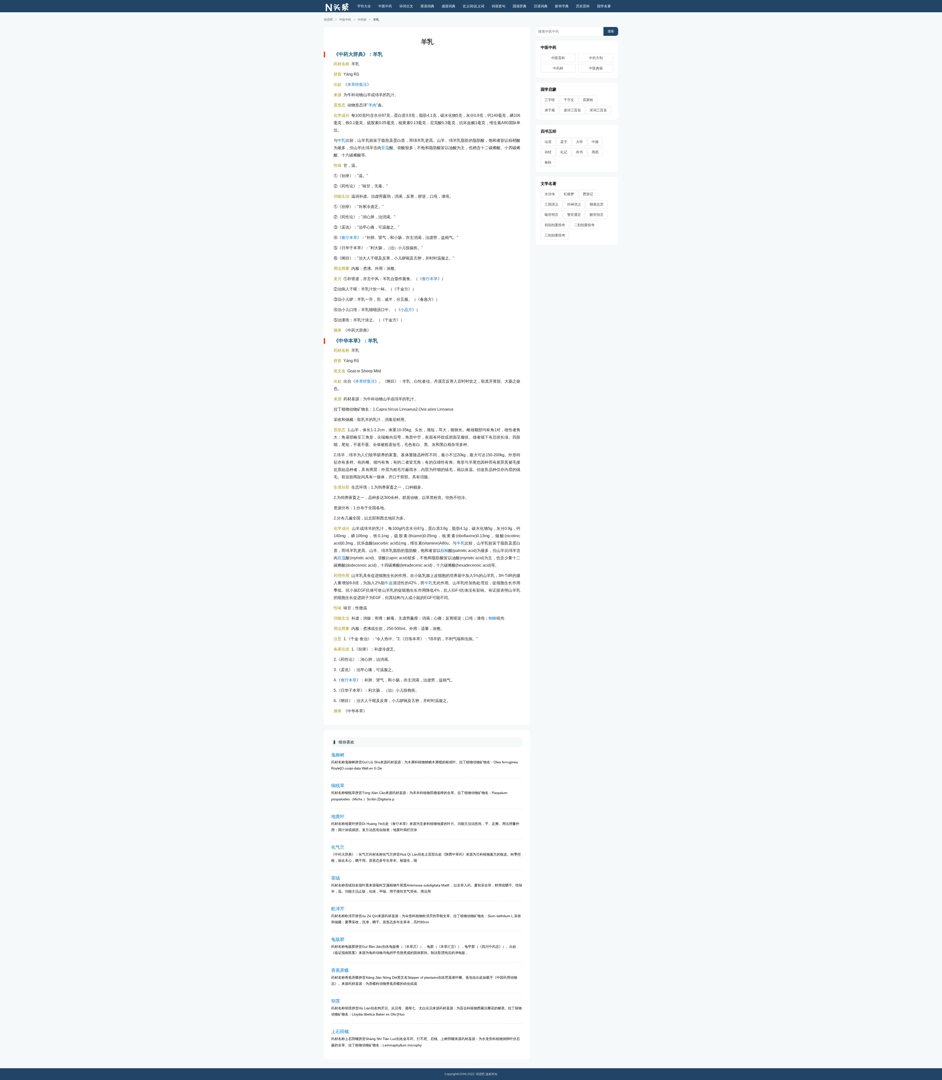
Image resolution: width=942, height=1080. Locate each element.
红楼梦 (569, 194)
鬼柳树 (337, 755)
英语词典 (427, 6)
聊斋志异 (596, 204)
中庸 (595, 142)
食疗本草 (349, 237)
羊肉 (372, 105)
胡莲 (335, 1001)
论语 (548, 142)
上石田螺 (340, 1031)
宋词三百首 (598, 110)
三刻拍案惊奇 (555, 235)
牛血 (389, 583)
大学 (579, 142)
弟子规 (550, 110)
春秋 (548, 162)
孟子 (563, 142)
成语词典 (448, 6)
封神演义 (574, 204)
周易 (595, 152)
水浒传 (550, 194)
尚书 (579, 152)
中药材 (362, 19)
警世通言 (574, 215)
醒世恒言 (596, 215)
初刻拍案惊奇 (555, 225)
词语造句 (498, 6)
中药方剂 (596, 58)
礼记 (563, 152)
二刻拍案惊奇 (584, 225)
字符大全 (364, 6)
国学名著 (604, 6)
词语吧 (328, 19)
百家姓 (588, 100)
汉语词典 (541, 6)
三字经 (550, 100)
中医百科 (558, 58)
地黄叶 (337, 816)
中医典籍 (596, 68)
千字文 (569, 100)
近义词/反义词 (473, 6)
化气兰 (337, 847)
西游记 (588, 194)
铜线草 (337, 785)
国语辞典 (519, 6)
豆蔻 (385, 148)
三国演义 (551, 204)
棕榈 (444, 550)
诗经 (548, 152)
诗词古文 (406, 6)
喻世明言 (551, 215)
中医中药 (385, 6)
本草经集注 (357, 84)
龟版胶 (337, 939)
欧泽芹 (337, 908)
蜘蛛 (493, 618)
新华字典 (562, 6)
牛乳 (341, 140)
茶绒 (335, 878)
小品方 (406, 310)
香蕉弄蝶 (340, 970)
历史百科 (583, 6)
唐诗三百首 (572, 110)
